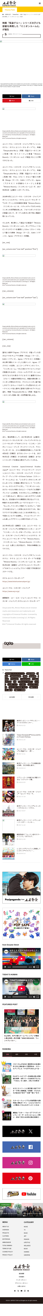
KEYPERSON (6, 1239)
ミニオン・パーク (13, 684)
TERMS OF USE (6, 1248)
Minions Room (14, 679)
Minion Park (33, 676)
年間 (35, 1054)
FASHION (26, 1239)
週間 (16, 1054)
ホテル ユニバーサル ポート (26, 682)
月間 (26, 1054)
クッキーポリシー (21, 1280)
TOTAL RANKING (7, 1245)
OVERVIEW (5, 1230)
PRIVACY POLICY (7, 1255)
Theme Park (10, 10)
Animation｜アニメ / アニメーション (15, 673)
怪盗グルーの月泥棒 (20, 690)
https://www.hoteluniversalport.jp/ (16, 581)
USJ (15, 682)
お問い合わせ (21, 1286)
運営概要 (21, 1273)
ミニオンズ (23, 684)
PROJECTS (5, 1233)
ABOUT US (5, 1226)
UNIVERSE (27, 1255)
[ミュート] (34, 967)
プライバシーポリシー (21, 1283)
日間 (7, 1054)
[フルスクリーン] (38, 967)
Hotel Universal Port (16, 676)
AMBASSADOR (6, 1242)
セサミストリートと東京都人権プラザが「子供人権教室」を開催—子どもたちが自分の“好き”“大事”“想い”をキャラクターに (27, 1090)
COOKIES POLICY (7, 1252)
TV (24, 1230)
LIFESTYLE (27, 1242)
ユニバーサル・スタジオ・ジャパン (18, 687)
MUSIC (26, 1233)
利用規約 (21, 1277)
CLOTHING (5, 1236)
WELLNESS (27, 1245)
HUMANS (26, 1252)
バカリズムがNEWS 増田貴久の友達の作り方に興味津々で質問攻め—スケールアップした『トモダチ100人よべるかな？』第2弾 (27, 1066)
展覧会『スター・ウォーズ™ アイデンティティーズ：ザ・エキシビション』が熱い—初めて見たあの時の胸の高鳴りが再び (27, 1115)
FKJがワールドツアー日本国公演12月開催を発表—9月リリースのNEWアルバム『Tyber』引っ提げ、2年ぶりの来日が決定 (27, 1078)
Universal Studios (25, 679)
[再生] (5, 967)
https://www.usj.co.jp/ (11, 591)
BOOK (26, 1248)
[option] (11, 1210)
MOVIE (26, 1226)
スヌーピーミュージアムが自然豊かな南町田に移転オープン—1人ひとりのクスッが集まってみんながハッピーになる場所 (27, 1102)
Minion (25, 676)
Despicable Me (31, 673)
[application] (21, 958)
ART (25, 1236)
